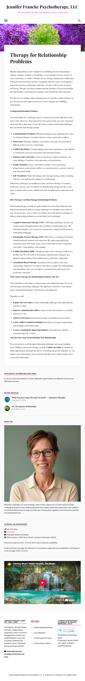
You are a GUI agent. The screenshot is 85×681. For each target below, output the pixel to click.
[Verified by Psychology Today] (69, 638)
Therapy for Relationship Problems (38, 57)
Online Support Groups (42, 638)
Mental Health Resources (43, 627)
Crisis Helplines (39, 633)
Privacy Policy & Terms (42, 643)
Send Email (10, 532)
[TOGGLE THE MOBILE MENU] (6, 21)
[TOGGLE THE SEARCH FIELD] (79, 21)
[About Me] (42, 463)
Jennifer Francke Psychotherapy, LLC (42, 7)
